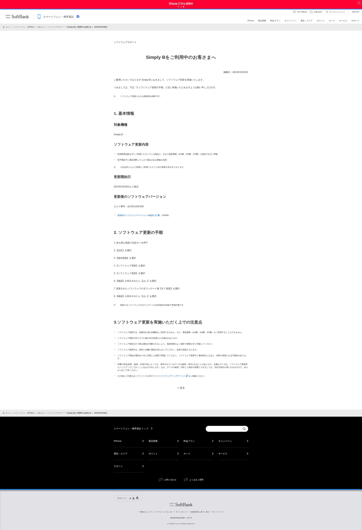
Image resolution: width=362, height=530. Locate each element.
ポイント (153, 453)
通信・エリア (120, 453)
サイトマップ (217, 512)
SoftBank (17, 16)
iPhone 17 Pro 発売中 (181, 3)
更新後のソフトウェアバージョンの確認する (137, 215)
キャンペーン (225, 441)
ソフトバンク (181, 505)
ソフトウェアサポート (55, 27)
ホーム (8, 27)
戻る (182, 387)
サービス (222, 453)
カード (187, 453)
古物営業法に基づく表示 (199, 512)
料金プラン (189, 441)
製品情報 (153, 441)
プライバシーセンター (164, 512)
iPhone (117, 441)
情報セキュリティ (147, 512)
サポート (118, 466)
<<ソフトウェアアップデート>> (171, 376)
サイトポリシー (182, 512)
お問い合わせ (170, 479)
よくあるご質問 (196, 479)
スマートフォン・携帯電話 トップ (131, 428)
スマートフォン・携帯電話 (24, 27)
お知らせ (40, 27)
